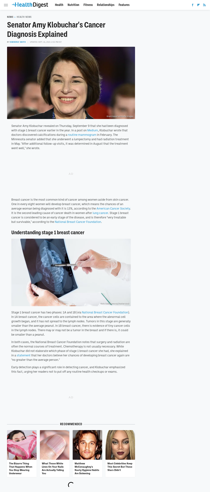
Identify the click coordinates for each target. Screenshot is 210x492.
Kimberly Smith (18, 42)
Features (124, 5)
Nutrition (73, 5)
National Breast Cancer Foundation (78, 222)
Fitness (88, 5)
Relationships (105, 5)
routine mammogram (82, 134)
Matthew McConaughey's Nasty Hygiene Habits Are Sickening (87, 468)
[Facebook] (192, 6)
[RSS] (204, 6)
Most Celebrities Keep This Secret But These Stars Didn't (119, 467)
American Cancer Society (113, 208)
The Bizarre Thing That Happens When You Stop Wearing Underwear (20, 468)
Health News (24, 17)
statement (24, 355)
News (10, 17)
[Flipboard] (198, 6)
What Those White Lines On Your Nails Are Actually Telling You (53, 468)
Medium (92, 130)
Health (59, 5)
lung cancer (100, 213)
